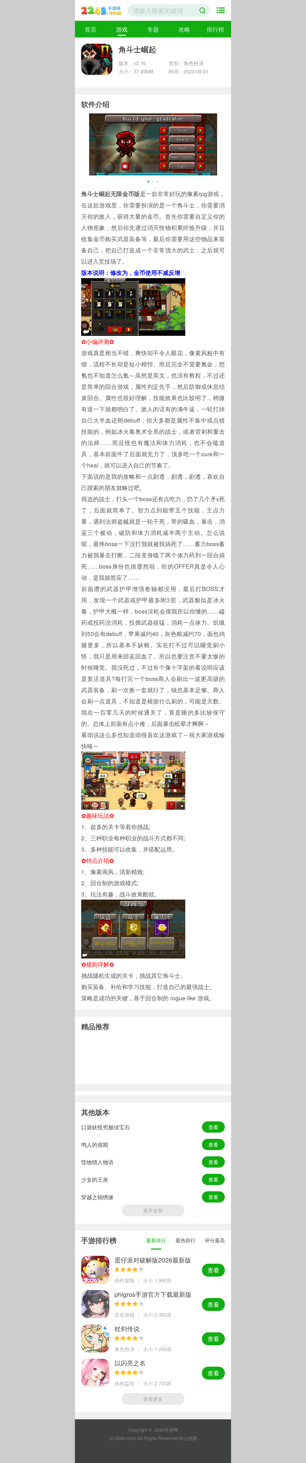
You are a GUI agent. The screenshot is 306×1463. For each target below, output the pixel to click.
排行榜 (215, 29)
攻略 (184, 29)
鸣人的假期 (94, 1144)
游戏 (122, 29)
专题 (153, 29)
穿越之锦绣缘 (97, 1197)
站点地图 (188, 1438)
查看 (213, 1127)
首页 (90, 29)
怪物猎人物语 (97, 1162)
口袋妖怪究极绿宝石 (105, 1127)
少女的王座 (94, 1179)
